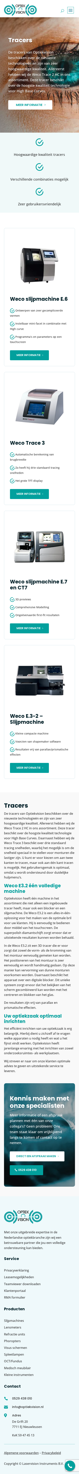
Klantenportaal (15, 1291)
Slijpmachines (14, 1321)
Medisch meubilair (17, 1368)
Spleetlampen (14, 1354)
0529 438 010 (27, 1170)
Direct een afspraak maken (36, 1156)
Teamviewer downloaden (22, 1284)
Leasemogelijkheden (19, 1277)
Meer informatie (29, 105)
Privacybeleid (51, 1453)
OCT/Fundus (13, 1361)
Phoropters (12, 1341)
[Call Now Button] (70, 1466)
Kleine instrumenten (19, 1375)
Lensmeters (12, 1327)
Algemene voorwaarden (21, 1453)
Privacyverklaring (16, 1270)
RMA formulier (14, 1297)
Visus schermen (15, 1348)
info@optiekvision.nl (28, 1407)
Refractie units (14, 1334)
